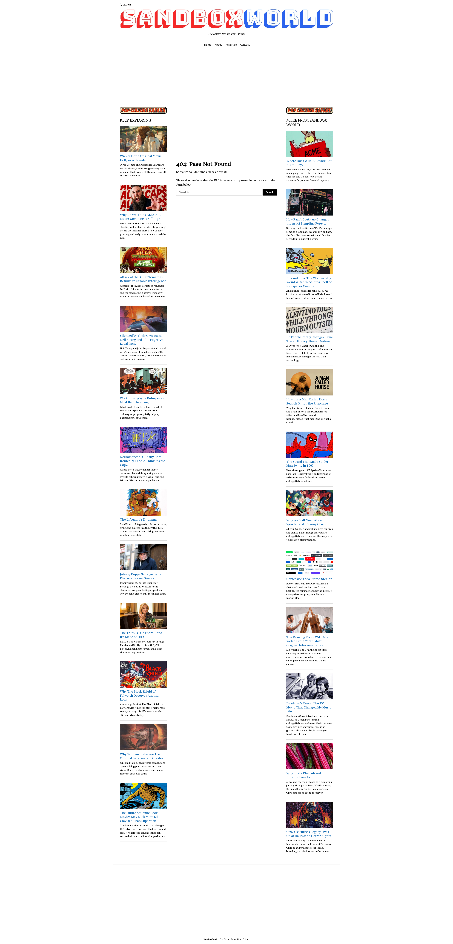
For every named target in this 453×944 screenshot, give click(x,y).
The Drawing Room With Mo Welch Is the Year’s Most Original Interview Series (307, 641)
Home (207, 44)
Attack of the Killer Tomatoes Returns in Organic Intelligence (143, 279)
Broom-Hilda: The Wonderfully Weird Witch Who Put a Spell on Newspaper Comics (309, 282)
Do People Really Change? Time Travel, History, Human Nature (309, 339)
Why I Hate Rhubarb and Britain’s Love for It (303, 775)
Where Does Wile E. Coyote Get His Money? (309, 163)
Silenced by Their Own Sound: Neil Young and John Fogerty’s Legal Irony (141, 339)
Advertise (231, 44)
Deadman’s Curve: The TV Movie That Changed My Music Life (308, 707)
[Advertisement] (226, 77)
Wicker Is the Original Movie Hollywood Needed (141, 158)
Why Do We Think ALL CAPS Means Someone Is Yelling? (140, 217)
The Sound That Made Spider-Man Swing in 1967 (307, 463)
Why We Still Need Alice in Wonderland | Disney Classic (306, 522)
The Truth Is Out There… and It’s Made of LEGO (141, 635)
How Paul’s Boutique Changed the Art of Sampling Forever (307, 221)
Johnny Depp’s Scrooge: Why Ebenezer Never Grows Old (140, 576)
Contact (245, 44)
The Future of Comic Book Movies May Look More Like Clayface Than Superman (140, 817)
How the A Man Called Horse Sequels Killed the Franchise (307, 401)
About (218, 44)
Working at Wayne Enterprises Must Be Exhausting (142, 400)
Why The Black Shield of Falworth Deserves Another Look (140, 695)
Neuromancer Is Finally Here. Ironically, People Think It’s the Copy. (142, 461)
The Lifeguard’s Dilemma (138, 519)
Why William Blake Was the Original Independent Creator (141, 756)
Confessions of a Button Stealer (309, 579)
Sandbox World (210, 939)
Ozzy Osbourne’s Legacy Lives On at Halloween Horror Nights (308, 834)
